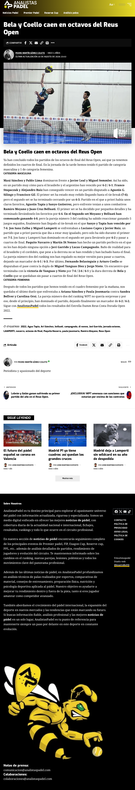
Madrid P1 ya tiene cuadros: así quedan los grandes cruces (66, 454)
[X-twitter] (120, 511)
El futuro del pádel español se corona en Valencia (19, 454)
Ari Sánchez (47, 326)
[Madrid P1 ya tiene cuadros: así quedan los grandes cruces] (67, 435)
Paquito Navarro (52, 331)
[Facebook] (116, 511)
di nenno (83, 326)
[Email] (36, 43)
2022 (23, 326)
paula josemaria (70, 331)
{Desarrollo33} (121, 564)
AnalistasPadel (27, 306)
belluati (59, 326)
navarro (20, 331)
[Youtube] (125, 511)
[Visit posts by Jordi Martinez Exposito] (5, 465)
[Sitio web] (129, 362)
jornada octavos (111, 326)
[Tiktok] (129, 511)
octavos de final (34, 331)
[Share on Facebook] (25, 43)
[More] (52, 43)
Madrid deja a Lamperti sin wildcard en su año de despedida (111, 454)
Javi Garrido (95, 326)
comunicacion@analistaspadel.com (27, 770)
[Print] (47, 43)
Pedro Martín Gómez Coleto (30, 52)
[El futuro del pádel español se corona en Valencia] (22, 435)
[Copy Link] (41, 43)
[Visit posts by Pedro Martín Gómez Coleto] (9, 54)
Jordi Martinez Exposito (23, 465)
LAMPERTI (9, 331)
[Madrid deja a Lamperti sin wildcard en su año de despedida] (112, 435)
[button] (111, 4)
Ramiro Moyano (89, 331)
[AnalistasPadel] (20, 4)
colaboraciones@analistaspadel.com (28, 779)
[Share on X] (30, 43)
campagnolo (70, 326)
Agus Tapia (34, 326)
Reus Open (104, 331)
